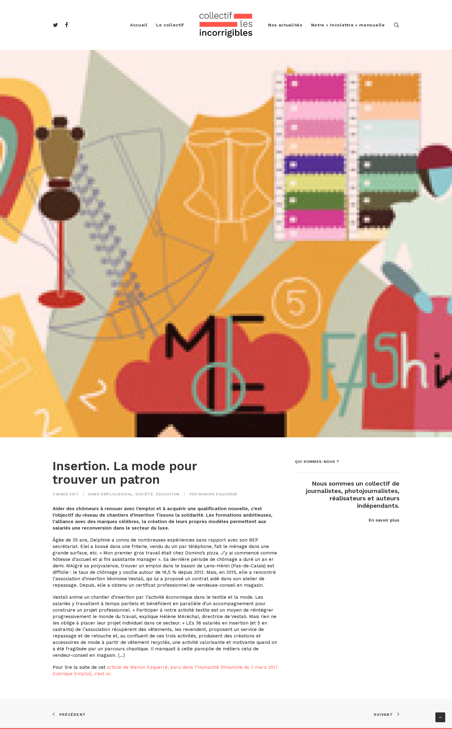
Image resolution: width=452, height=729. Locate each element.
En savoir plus (384, 520)
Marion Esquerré (218, 494)
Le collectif (170, 24)
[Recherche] (396, 25)
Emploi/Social (117, 494)
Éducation (168, 494)
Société (144, 494)
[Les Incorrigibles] (226, 25)
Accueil (139, 24)
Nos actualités (285, 24)
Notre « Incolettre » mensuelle (348, 24)
